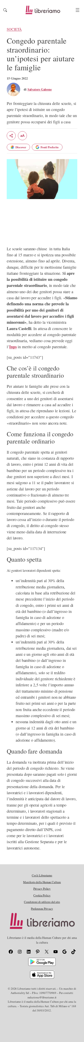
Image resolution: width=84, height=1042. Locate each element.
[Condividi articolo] (11, 135)
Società (14, 29)
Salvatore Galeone (40, 89)
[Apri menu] (77, 10)
